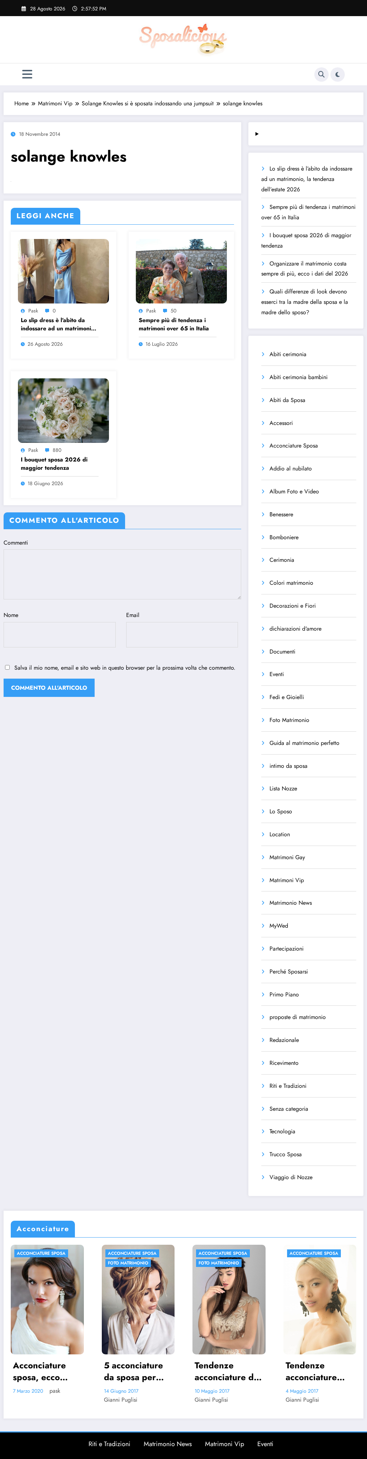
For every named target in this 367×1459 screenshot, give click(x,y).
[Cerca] (321, 74)
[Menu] (27, 74)
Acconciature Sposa (294, 445)
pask (33, 310)
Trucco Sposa (286, 1154)
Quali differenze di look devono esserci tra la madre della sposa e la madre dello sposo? (304, 301)
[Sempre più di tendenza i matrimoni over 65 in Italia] (181, 270)
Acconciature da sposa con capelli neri (322, 1371)
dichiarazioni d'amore (295, 629)
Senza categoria (289, 1109)
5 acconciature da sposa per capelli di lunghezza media (45, 1371)
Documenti (282, 651)
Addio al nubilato (291, 468)
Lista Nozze (283, 788)
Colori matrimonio (291, 583)
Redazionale (284, 1040)
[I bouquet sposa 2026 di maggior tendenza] (63, 410)
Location (280, 834)
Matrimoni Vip (287, 880)
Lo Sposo (281, 811)
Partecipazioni (287, 948)
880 (57, 450)
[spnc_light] (337, 74)
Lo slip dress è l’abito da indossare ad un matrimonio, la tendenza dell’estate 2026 (59, 324)
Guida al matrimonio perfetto (304, 743)
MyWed (279, 926)
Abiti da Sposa (287, 400)
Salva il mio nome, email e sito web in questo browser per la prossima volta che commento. (124, 668)
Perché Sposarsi (289, 971)
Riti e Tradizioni (288, 1086)
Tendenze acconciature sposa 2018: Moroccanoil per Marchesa (230, 1371)
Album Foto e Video (294, 491)
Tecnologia (282, 1131)
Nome (11, 615)
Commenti (16, 543)
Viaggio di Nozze (291, 1177)
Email (132, 615)
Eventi (277, 674)
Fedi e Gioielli (287, 697)
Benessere (281, 514)
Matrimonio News (291, 903)
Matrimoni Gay (287, 857)
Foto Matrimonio (289, 720)
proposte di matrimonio (298, 1017)
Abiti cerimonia (288, 354)
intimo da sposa (289, 766)
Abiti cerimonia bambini (299, 377)
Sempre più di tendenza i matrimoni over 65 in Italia (174, 324)
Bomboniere (284, 537)
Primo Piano (284, 994)
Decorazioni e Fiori (293, 606)
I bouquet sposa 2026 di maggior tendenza (54, 464)
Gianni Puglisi (32, 1400)
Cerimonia (282, 560)
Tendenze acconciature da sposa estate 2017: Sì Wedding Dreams (138, 1371)
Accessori (281, 423)
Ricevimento (284, 1063)
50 (173, 310)
